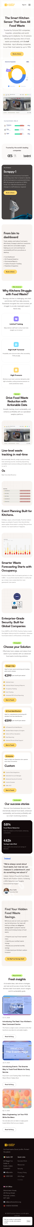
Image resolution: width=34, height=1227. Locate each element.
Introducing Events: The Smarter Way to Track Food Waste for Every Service (16, 1069)
